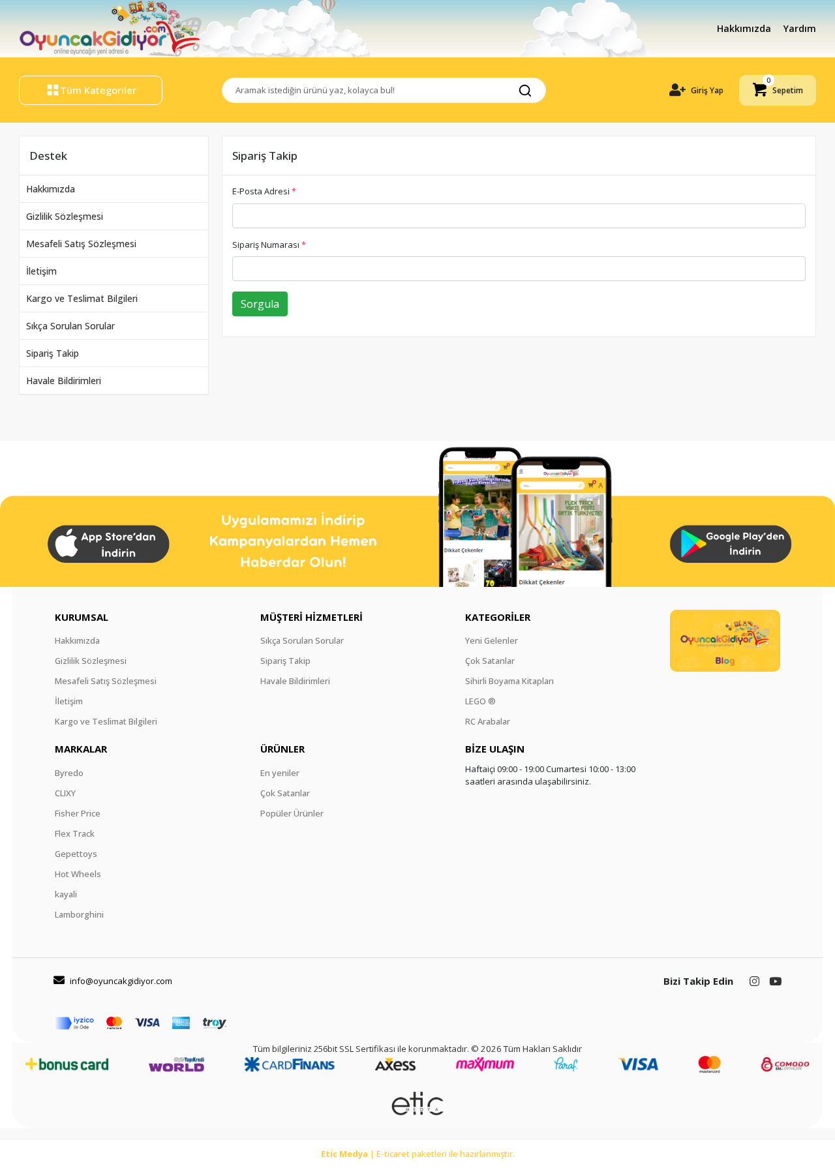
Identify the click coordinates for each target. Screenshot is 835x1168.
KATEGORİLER (497, 616)
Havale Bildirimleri (63, 380)
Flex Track (75, 833)
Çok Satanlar (490, 660)
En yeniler (279, 773)
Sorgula (260, 304)
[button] (777, 90)
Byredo (69, 773)
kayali (66, 894)
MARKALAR (81, 748)
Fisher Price (77, 813)
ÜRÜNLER (282, 748)
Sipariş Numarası (269, 244)
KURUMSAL (81, 616)
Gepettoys (76, 854)
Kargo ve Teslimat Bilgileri (82, 298)
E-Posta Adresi (264, 191)
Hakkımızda (745, 28)
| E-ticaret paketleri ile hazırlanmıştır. (418, 1154)
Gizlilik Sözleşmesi (64, 216)
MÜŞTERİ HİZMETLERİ (311, 616)
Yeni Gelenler (491, 640)
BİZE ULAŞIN (494, 748)
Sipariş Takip (52, 353)
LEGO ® (480, 701)
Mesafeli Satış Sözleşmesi (81, 243)
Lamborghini (79, 914)
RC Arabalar (487, 721)
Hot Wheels (78, 874)
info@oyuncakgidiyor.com (121, 981)
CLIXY (65, 793)
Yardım (799, 28)
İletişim (41, 271)
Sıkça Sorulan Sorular (70, 326)
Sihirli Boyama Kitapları (509, 681)
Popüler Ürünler (292, 813)
